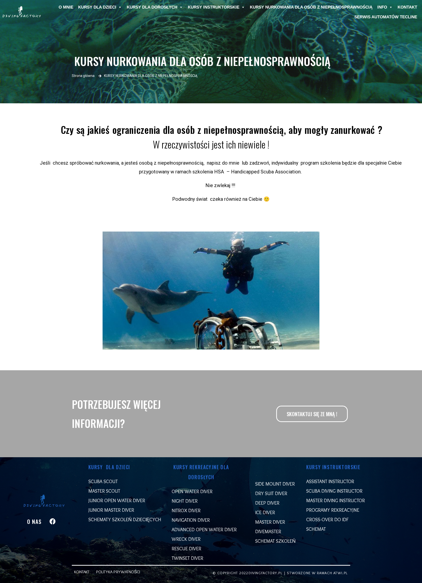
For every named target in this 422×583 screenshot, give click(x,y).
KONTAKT (407, 7)
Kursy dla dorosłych (152, 7)
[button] (312, 414)
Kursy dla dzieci (97, 7)
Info (382, 7)
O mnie (66, 7)
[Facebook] (53, 521)
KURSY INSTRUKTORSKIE (213, 7)
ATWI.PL (340, 573)
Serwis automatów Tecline (385, 17)
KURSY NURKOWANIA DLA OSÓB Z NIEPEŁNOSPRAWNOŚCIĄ (311, 7)
